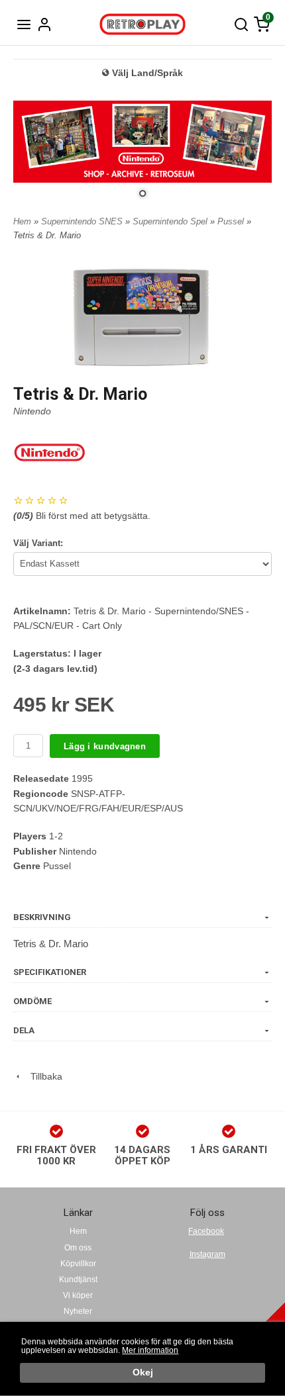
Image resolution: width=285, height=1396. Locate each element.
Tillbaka (42, 1076)
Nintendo (32, 411)
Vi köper (78, 1295)
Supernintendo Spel (171, 221)
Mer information (150, 1350)
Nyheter (78, 1311)
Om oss (77, 1247)
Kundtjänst (78, 1279)
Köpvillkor (78, 1263)
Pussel (232, 221)
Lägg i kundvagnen (105, 746)
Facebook (206, 1231)
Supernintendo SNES (83, 221)
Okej (143, 1372)
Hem (22, 221)
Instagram (207, 1254)
